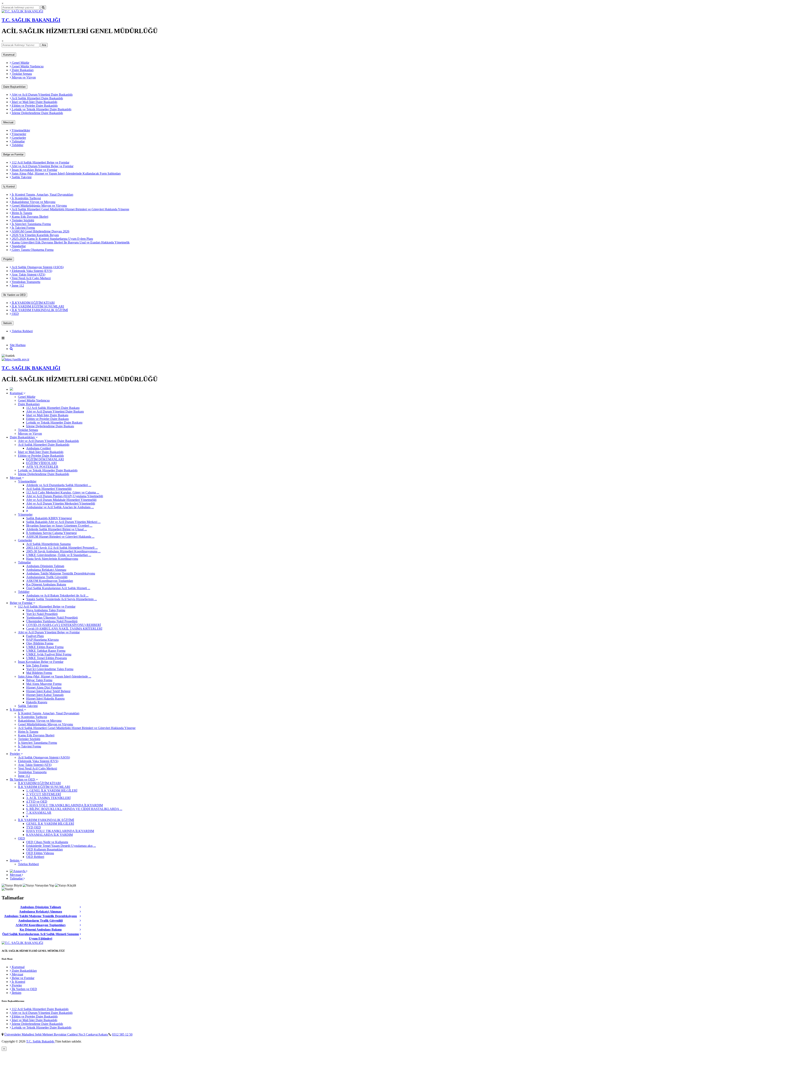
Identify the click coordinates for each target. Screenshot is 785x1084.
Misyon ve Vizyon (23, 77)
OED (15, 313)
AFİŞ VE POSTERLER (42, 466)
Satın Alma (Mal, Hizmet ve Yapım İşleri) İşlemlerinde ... (54, 676)
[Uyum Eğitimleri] (81, 938)
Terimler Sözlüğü (22, 220)
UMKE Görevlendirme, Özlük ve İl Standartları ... (58, 555)
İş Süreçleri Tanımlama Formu (31, 224)
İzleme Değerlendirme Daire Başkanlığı (37, 113)
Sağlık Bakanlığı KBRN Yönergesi (49, 518)
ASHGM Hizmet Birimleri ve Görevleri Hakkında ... (60, 536)
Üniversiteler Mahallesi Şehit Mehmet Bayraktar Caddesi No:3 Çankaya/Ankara (56, 1034)
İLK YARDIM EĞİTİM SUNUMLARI (37, 306)
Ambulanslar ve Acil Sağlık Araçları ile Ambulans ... (60, 507)
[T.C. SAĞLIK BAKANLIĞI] (22, 11)
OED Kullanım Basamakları (44, 849)
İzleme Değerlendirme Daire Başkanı (50, 426)
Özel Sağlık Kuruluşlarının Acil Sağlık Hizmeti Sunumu (40, 934)
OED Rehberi (35, 856)
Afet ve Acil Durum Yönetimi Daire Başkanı (55, 411)
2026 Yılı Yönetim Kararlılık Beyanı (35, 235)
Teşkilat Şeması (21, 73)
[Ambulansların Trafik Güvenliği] (81, 920)
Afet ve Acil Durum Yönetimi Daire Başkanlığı (42, 94)
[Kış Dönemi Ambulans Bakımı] (81, 929)
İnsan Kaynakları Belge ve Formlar (34, 170)
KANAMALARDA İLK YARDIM (49, 834)
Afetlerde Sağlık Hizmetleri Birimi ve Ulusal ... (56, 529)
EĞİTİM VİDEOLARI (41, 463)
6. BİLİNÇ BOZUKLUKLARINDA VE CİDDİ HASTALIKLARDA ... (74, 809)
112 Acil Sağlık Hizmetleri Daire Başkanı (53, 408)
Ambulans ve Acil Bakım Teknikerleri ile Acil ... (57, 595)
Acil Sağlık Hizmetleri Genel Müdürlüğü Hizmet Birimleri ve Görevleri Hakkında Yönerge (70, 209)
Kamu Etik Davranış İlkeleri (29, 216)
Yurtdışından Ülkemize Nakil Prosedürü (52, 617)
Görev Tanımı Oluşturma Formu (32, 249)
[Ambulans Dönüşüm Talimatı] (81, 907)
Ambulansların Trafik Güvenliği (46, 577)
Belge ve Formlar (13, 154)
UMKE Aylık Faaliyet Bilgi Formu (48, 654)
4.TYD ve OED (36, 801)
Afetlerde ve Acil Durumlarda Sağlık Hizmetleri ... (58, 485)
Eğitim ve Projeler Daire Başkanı (47, 419)
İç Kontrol (9, 186)
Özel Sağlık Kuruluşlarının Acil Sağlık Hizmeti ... (58, 588)
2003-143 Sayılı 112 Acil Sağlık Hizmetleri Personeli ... (62, 547)
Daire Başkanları (22, 70)
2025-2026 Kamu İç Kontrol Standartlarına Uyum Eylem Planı (52, 238)
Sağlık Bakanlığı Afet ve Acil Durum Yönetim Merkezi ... (63, 522)
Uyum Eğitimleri (40, 938)
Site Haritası (18, 345)
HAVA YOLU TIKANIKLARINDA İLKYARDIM (60, 831)
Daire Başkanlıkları (14, 86)
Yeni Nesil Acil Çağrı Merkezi (31, 278)
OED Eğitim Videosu (40, 853)
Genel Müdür (20, 62)
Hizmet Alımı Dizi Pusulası (43, 687)
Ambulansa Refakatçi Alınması (46, 569)
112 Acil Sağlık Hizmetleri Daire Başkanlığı (39, 1009)
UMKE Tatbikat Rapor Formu (45, 650)
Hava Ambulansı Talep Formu (45, 610)
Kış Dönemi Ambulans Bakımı (46, 584)
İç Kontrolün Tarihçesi (26, 198)
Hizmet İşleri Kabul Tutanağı (45, 695)
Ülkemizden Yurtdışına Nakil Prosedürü (51, 621)
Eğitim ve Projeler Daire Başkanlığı (34, 105)
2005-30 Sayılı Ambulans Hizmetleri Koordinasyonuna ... (63, 551)
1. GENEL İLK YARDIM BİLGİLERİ (51, 790)
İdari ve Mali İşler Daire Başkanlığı (34, 102)
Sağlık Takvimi (21, 177)
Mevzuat (8, 122)
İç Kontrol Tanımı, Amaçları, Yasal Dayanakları (42, 194)
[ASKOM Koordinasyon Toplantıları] (81, 925)
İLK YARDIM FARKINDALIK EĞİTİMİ (39, 310)
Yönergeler (18, 134)
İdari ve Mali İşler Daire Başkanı (47, 415)
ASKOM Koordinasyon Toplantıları (49, 580)
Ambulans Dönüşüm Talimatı (45, 566)
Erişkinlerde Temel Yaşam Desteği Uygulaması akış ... (61, 845)
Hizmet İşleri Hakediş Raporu (45, 698)
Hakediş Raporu (36, 702)
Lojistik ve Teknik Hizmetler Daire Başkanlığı (41, 109)
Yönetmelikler (20, 130)
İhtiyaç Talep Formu (39, 680)
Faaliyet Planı (35, 636)
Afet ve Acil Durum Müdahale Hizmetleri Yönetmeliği (61, 500)
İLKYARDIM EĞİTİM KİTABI (33, 302)
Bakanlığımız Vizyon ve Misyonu (33, 202)
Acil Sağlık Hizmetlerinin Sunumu (48, 544)
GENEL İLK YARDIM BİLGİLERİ (50, 823)
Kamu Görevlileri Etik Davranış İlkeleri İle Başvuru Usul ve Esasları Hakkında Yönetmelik (70, 242)
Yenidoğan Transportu (25, 282)
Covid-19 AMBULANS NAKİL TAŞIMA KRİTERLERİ (64, 628)
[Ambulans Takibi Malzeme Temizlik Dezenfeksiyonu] (81, 916)
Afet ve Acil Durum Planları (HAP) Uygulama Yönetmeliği (64, 496)
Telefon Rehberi (22, 331)
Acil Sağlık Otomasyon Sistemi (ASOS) (37, 267)
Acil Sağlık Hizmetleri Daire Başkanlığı (37, 98)
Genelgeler (18, 137)
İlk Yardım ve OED (14, 294)
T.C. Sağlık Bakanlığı (40, 1041)
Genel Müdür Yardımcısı (27, 66)
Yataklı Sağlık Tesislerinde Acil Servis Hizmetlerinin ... (61, 599)
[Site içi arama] (11, 348)
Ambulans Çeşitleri (38, 448)
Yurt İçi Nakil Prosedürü (42, 614)
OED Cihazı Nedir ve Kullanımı (47, 842)
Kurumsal (9, 54)
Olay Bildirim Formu (39, 643)
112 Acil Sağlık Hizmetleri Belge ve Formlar (40, 162)
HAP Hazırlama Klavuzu (42, 639)
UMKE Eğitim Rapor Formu (45, 647)
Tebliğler (17, 145)
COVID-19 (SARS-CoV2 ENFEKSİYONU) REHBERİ (63, 625)
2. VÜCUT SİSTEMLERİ (43, 794)
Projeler (7, 259)
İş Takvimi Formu (23, 227)
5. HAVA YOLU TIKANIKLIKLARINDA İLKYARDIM (64, 805)
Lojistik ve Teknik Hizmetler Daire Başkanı (54, 422)
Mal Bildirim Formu (39, 672)
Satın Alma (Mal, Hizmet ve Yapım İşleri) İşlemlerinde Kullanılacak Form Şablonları (66, 173)
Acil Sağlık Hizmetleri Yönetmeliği (49, 488)
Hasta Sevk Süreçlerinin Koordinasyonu (52, 558)
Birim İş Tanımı (21, 213)
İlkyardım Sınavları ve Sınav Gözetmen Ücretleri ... (59, 525)
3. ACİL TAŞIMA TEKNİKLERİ (48, 798)
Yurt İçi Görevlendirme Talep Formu (49, 669)
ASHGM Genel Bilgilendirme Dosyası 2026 (40, 231)
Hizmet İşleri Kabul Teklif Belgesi (48, 691)
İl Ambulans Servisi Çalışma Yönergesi (51, 533)
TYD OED (33, 827)
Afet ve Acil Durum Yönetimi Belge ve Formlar (42, 166)
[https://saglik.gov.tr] (15, 359)
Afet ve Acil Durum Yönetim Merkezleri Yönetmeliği (60, 503)
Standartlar (18, 246)
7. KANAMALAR (38, 812)
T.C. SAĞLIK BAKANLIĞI (31, 20)
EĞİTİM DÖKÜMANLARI (45, 459)
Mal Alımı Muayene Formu (44, 684)
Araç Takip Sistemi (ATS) (28, 274)
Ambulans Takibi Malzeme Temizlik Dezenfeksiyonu (60, 573)
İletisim (7, 323)
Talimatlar (18, 141)
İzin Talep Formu (37, 665)
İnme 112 (17, 285)
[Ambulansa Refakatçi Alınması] (81, 911)
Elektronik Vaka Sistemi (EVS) (31, 271)
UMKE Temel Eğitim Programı (46, 658)
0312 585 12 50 (122, 1034)
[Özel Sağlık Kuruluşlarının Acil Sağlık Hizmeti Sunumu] (81, 934)
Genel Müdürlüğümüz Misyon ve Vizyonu (39, 205)
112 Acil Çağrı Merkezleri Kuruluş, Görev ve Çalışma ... (62, 492)
